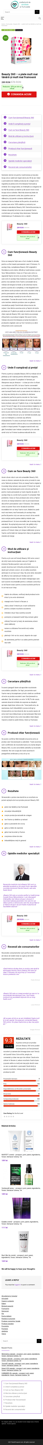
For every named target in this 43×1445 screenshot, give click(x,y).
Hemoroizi (5, 1311)
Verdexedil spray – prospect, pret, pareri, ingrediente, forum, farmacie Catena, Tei (21, 1189)
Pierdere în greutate (8, 1319)
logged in (18, 1285)
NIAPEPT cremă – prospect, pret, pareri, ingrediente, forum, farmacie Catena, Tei (21, 1156)
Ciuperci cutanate (8, 1301)
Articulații (5, 1299)
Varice (4, 1334)
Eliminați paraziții (7, 1306)
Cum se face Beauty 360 (18, 130)
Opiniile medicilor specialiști (20, 161)
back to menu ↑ (35, 361)
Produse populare (8, 1324)
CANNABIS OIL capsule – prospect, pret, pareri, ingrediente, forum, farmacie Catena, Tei (18, 1374)
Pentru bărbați (6, 1316)
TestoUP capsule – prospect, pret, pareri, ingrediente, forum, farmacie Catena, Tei (20, 1364)
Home (3, 24)
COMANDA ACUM (20, 94)
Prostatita (5, 1326)
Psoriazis (5, 1329)
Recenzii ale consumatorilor (20, 167)
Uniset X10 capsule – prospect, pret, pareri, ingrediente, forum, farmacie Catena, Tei (21, 1369)
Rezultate (12, 155)
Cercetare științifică (16, 142)
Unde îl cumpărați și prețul (19, 124)
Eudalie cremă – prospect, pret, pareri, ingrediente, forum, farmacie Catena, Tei (20, 1223)
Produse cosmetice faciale (11, 1321)
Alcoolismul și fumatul (9, 1296)
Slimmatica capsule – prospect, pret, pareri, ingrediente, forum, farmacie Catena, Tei (21, 1355)
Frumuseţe (9, 24)
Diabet (4, 1304)
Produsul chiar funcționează (20, 148)
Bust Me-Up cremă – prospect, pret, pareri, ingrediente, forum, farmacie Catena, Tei (17, 1256)
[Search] (39, 18)
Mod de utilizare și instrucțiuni (21, 136)
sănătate (5, 1331)
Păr (3, 1314)
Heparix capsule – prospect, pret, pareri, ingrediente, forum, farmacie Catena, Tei (19, 1360)
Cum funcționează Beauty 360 (21, 118)
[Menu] (2, 18)
